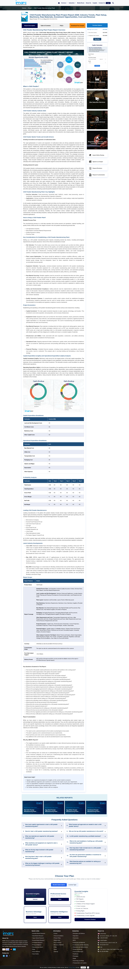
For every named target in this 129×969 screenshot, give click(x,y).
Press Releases (36, 951)
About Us (88, 3)
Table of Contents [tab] (46, 25)
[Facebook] (7, 956)
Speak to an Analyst (98, 161)
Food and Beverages (78, 951)
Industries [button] (72, 3)
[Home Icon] (58, 3)
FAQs (55, 947)
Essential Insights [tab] (32, 895)
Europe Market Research (38, 940)
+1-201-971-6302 (103, 937)
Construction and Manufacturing (80, 944)
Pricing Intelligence (37, 944)
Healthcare (75, 953)
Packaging (75, 956)
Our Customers (57, 942)
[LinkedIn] (4, 956)
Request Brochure (97, 168)
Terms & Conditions (58, 935)
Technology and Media (78, 960)
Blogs (34, 949)
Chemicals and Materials (79, 942)
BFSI (74, 940)
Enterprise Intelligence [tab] (59, 912)
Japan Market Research (38, 938)
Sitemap (56, 951)
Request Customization (99, 174)
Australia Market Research (39, 933)
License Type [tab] (72, 884)
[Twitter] (10, 956)
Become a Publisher (59, 944)
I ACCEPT (83, 967)
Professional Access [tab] (58, 895)
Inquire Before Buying (98, 155)
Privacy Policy (72, 967)
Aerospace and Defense (79, 933)
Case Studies (36, 953)
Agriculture (75, 935)
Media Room (80, 3)
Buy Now (97, 39)
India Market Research (38, 935)
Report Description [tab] (29, 25)
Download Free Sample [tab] (77, 25)
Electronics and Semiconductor (80, 947)
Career (55, 933)
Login (108, 3)
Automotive (76, 938)
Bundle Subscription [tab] (59, 884)
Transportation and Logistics (80, 962)
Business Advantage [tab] (34, 912)
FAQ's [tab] (61, 25)
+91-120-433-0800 (103, 951)
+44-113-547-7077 (104, 944)
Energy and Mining (77, 949)
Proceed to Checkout (90, 919)
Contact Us (102, 3)
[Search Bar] (113, 3)
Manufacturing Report (38, 947)
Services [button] (63, 3)
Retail (74, 958)
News (55, 949)
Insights (95, 3)
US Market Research (37, 942)
